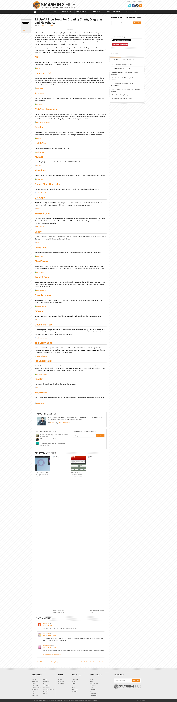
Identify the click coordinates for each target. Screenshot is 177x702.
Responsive (75, 679)
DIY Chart (40, 197)
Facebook (133, 5)
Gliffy (38, 57)
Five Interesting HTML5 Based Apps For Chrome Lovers (41, 474)
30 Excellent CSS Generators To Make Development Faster (76, 474)
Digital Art (46, 681)
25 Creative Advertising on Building (122, 65)
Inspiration (65, 12)
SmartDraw (41, 392)
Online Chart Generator (47, 184)
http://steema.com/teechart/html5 (52, 654)
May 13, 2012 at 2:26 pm (49, 647)
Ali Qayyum (44, 25)
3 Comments (54, 25)
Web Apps (35, 689)
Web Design (35, 681)
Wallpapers (46, 687)
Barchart (39, 93)
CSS (33, 691)
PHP (33, 693)
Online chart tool (44, 324)
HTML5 (45, 691)
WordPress (131, 12)
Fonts (44, 683)
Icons (91, 687)
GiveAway (35, 685)
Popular (115, 59)
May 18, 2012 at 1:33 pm (49, 635)
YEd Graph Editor (44, 342)
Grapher (39, 127)
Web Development (113, 12)
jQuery (45, 693)
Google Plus (137, 5)
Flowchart (40, 170)
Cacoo (38, 231)
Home (35, 12)
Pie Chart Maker (43, 360)
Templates (46, 685)
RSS (140, 5)
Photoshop (96, 12)
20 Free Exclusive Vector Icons (121, 68)
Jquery (73, 683)
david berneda (47, 645)
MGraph (39, 156)
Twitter (129, 5)
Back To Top (142, 700)
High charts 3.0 (43, 73)
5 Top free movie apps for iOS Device (50, 439)
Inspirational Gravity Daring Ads (121, 95)
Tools (73, 681)
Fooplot (39, 379)
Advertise (139, 1)
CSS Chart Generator (46, 109)
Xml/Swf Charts (43, 213)
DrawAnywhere (43, 295)
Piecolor (39, 311)
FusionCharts (46, 633)
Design (41, 12)
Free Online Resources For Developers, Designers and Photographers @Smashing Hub (54, 5)
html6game (46, 623)
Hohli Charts (41, 143)
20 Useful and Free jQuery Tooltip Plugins (48, 662)
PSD (91, 691)
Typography (93, 685)
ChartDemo (41, 247)
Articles (34, 679)
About (128, 1)
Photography (80, 12)
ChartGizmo (41, 261)
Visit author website (64, 422)
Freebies (52, 12)
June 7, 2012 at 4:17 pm (49, 625)
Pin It (23, 30)
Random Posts (129, 59)
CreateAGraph (42, 277)
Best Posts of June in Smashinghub (122, 98)
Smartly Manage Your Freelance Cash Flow (93, 662)
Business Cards (36, 687)
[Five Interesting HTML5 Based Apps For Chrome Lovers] (42, 471)
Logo (91, 681)
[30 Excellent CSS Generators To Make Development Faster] (78, 471)
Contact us (133, 1)
